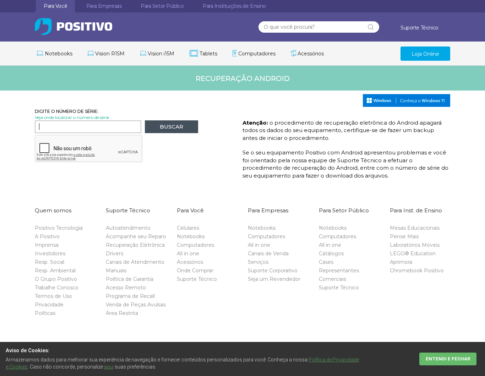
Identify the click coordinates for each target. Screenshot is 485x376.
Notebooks (191, 236)
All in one (188, 253)
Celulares (188, 228)
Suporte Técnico (197, 279)
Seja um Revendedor (274, 279)
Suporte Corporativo (273, 270)
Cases (326, 262)
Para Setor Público (162, 6)
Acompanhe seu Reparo (136, 236)
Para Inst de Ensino (234, 6)
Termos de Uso (53, 296)
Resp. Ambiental (55, 270)
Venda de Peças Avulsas (136, 304)
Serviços (258, 262)
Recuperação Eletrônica (135, 245)
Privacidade (49, 304)
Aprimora (401, 262)
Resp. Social (49, 262)
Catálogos (331, 253)
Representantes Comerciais (339, 274)
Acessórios (190, 262)
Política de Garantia (129, 279)
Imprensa (47, 245)
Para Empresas (104, 6)
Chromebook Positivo (417, 270)
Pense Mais (404, 236)
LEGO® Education (413, 253)
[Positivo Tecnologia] (87, 26)
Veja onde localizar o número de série (72, 117)
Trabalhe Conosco (56, 287)
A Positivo (47, 236)
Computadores (195, 245)
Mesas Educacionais (415, 228)
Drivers (114, 253)
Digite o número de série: (66, 111)
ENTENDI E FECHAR (448, 358)
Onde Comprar (195, 270)
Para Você (55, 6)
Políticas (45, 313)
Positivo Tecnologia (59, 228)
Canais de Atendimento (135, 262)
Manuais (116, 270)
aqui (109, 367)
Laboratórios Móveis (415, 245)
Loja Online (425, 54)
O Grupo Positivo (56, 279)
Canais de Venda (268, 253)
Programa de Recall (130, 296)
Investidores (50, 253)
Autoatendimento (128, 228)
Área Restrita (122, 313)
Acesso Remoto (126, 287)
